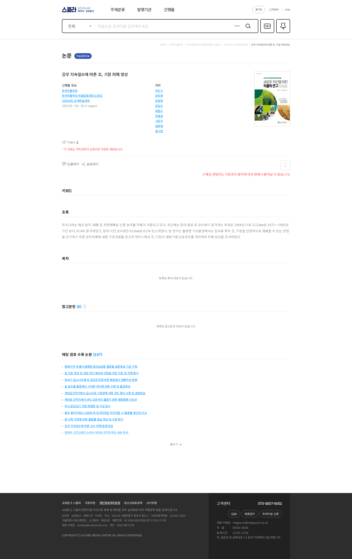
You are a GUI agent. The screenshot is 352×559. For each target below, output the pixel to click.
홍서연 (159, 131)
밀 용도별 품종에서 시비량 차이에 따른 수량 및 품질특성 (97, 386)
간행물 (169, 9)
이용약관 (90, 503)
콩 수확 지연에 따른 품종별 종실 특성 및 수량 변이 (94, 419)
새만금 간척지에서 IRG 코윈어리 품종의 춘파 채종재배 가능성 (101, 399)
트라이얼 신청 (270, 514)
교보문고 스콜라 (71, 503)
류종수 (159, 111)
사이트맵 (151, 503)
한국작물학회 (69, 91)
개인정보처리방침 (109, 503)
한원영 (159, 101)
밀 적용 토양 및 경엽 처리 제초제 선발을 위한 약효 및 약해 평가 (102, 373)
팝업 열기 (84, 306)
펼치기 (174, 444)
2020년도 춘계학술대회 (76, 101)
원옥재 (159, 126)
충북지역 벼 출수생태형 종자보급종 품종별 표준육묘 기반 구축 (101, 366)
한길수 (159, 106)
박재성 (159, 116)
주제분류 (117, 9)
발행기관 (144, 9)
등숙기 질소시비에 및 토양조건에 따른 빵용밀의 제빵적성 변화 (101, 380)
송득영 (159, 96)
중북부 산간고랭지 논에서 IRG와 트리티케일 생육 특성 (96, 432)
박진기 (159, 91)
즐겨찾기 (283, 32)
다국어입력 (267, 32)
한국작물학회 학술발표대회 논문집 (82, 96)
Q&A (234, 514)
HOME (163, 44)
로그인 (258, 9)
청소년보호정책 (133, 503)
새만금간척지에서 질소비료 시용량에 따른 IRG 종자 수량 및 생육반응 (105, 393)
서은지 (159, 121)
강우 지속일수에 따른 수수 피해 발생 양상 (89, 426)
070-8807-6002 (270, 503)
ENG (287, 9)
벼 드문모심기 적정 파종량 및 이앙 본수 (88, 406)
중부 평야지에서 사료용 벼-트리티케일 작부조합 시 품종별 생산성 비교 (106, 413)
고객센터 (274, 9)
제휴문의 (249, 514)
